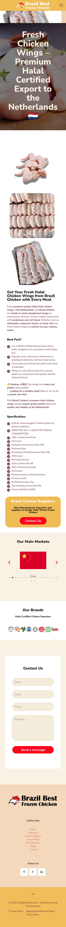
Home (33, 829)
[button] (9, 562)
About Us (33, 832)
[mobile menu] (61, 5)
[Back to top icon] (33, 894)
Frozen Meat (33, 839)
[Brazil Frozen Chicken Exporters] (33, 5)
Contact (33, 849)
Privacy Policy (16, 911)
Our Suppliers (33, 842)
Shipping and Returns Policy (40, 911)
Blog (33, 846)
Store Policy (33, 914)
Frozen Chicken (33, 836)
